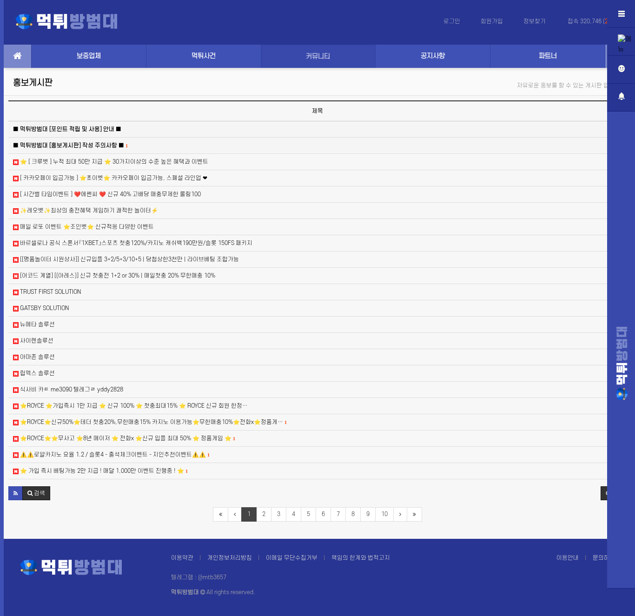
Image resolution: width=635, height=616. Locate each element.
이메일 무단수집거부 (292, 558)
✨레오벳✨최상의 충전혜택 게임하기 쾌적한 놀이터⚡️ (88, 210)
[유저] (621, 70)
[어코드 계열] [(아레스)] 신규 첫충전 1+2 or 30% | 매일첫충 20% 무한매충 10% (117, 275)
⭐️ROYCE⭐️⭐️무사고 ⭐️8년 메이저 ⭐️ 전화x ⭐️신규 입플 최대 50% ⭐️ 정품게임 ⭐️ (127, 438)
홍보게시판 (33, 83)
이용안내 (567, 558)
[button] (15, 493)
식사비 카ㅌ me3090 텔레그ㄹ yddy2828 (71, 389)
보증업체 (89, 56)
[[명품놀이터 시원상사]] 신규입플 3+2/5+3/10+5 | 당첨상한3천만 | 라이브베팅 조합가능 (129, 259)
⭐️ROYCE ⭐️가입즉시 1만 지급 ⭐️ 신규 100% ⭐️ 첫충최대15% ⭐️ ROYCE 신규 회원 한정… (133, 406)
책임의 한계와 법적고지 (360, 558)
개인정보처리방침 (229, 558)
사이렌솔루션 (36, 341)
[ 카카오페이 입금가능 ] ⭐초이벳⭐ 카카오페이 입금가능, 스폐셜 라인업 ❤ (113, 178)
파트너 (548, 56)
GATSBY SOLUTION (44, 308)
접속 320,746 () (592, 21)
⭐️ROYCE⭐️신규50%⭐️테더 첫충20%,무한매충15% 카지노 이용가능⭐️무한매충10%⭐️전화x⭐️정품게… (152, 422)
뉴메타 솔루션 (37, 324)
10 (384, 514)
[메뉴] (621, 14)
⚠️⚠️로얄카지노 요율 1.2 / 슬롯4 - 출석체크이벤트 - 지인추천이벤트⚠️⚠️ (114, 454)
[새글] (621, 42)
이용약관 (182, 558)
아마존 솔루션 (37, 357)
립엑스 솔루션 (37, 373)
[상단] (621, 602)
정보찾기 (535, 21)
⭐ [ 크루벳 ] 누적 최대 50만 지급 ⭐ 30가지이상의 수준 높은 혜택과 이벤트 (113, 162)
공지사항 (433, 56)
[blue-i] (622, 363)
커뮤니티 (318, 56)
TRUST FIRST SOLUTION (50, 292)
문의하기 (604, 558)
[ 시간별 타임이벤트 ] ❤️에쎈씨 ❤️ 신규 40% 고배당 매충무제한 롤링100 (110, 194)
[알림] (621, 98)
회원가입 (492, 21)
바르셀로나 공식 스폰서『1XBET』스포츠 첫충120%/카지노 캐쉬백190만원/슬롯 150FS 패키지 (135, 243)
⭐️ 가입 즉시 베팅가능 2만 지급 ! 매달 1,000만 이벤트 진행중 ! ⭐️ (103, 471)
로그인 (451, 21)
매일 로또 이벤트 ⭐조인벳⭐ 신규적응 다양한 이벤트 (86, 227)
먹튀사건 (204, 56)
